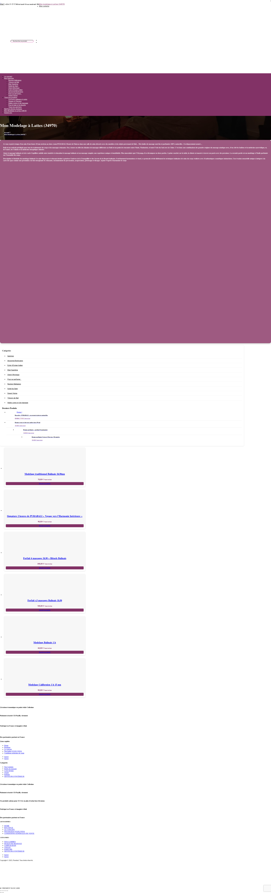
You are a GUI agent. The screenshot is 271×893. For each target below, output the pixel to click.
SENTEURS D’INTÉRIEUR (14, 776)
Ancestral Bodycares (15, 92)
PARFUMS (8, 849)
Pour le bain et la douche (17, 105)
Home (6, 745)
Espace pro (8, 113)
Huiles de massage (10, 769)
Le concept (8, 76)
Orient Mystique (13, 88)
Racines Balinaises (14, 80)
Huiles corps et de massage (18, 103)
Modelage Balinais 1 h (44, 642)
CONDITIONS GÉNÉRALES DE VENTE (19, 833)
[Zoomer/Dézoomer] (1, 890)
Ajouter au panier (44, 483)
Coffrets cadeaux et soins (17, 99)
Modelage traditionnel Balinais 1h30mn (45, 474)
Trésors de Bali (13, 82)
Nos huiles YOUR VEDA (13, 751)
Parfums (7, 774)
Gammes (10, 356)
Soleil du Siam (13, 86)
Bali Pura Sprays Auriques (13, 109)
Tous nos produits (10, 97)
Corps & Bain (9, 771)
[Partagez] (5, 890)
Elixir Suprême (13, 84)
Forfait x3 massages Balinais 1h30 (45, 600)
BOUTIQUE (8, 828)
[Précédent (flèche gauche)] (1, 892)
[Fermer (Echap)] (7, 890)
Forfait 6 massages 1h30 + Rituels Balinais (44, 558)
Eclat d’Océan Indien (15, 90)
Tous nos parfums (15, 107)
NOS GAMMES (10, 842)
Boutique (7, 747)
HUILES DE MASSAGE (13, 843)
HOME (6, 826)
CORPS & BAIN (10, 845)
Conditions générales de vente (14, 753)
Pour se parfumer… (15, 94)
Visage (6, 773)
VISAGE (7, 847)
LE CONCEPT (9, 830)
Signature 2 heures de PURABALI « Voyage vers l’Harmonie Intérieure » (44, 516)
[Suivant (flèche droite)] (3, 892)
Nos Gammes (9, 78)
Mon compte (44, 6)
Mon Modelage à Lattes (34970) (15, 111)
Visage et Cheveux (14, 101)
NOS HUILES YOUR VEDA (14, 831)
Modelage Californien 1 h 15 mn (44, 684)
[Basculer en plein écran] (3, 890)
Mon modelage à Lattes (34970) (52, 4)
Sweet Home (13, 96)
